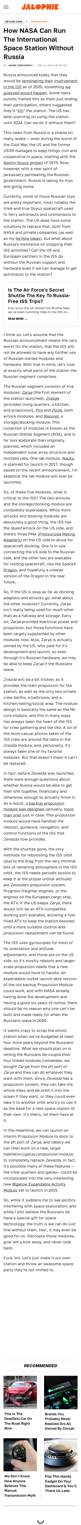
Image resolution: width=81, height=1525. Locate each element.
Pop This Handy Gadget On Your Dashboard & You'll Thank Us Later (61, 1483)
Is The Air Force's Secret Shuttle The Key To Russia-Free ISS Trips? (39, 295)
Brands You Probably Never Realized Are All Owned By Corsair (60, 1421)
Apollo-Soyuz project (23, 162)
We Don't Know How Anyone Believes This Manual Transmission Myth (20, 1486)
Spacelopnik (39, 21)
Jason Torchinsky (20, 65)
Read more (16, 319)
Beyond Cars (13, 21)
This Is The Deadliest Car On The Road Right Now (18, 1421)
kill (20, 110)
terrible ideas (28, 238)
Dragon (10, 570)
